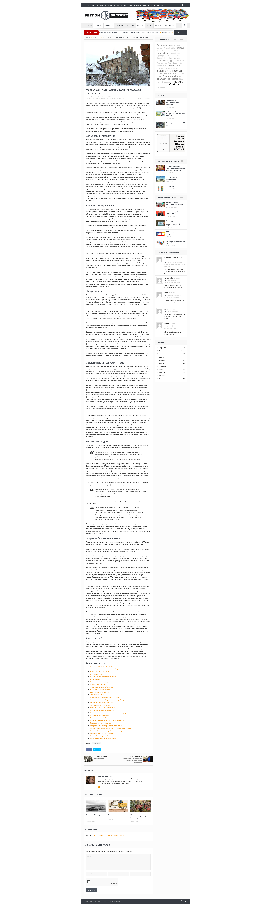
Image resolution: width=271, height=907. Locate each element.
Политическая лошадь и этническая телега (117, 816)
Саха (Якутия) (173, 63)
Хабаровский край (165, 73)
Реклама (161, 369)
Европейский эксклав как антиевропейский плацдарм (108, 713)
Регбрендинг (169, 25)
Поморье (180, 47)
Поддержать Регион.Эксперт (153, 5)
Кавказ (175, 50)
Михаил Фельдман (91, 97)
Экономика (120, 25)
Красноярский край (172, 55)
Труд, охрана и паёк (97, 695)
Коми (178, 65)
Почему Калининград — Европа (101, 736)
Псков (182, 60)
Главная (100, 5)
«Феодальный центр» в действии (101, 702)
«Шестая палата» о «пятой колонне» (103, 708)
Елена (166, 323)
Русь (167, 85)
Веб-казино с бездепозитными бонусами (172, 102)
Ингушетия (179, 73)
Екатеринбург (167, 82)
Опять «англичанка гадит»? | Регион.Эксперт (108, 835)
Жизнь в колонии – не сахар (100, 705)
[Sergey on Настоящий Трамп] (159, 311)
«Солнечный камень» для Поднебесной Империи (107, 720)
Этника (149, 25)
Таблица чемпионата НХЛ (175, 123)
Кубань (176, 60)
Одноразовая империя (148, 32)
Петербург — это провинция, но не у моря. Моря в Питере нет (175, 223)
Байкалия (161, 85)
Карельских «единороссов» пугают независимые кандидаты (131, 760)
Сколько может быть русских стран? (102, 733)
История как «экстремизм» (99, 715)
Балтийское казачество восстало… (102, 710)
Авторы (123, 5)
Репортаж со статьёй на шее (100, 671)
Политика (98, 25)
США (181, 79)
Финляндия (161, 66)
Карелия (177, 70)
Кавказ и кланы (100, 758)
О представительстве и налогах (101, 684)
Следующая (135, 756)
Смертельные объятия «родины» (101, 682)
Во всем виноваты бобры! (99, 718)
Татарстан (168, 76)
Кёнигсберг (96, 743)
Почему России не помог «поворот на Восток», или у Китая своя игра (174, 264)
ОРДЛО (172, 48)
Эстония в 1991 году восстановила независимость (93, 817)
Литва (169, 71)
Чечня (159, 82)
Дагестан (168, 50)
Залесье (160, 48)
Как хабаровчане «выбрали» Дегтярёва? (174, 203)
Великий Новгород (171, 68)
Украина (161, 70)
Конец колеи (132, 32)
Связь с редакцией (134, 5)
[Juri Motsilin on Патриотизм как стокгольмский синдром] (159, 280)
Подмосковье (162, 63)
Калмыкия (161, 87)
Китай (182, 63)
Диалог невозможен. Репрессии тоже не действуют (108, 700)
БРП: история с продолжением (101, 666)
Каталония (175, 45)
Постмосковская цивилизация (172, 178)
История (140, 25)
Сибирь (174, 84)
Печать (141, 98)
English (116, 5)
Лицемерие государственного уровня (103, 677)
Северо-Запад (162, 58)
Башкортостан (164, 45)
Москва (178, 81)
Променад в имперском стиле (100, 723)
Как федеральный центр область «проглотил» (106, 726)
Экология (130, 25)
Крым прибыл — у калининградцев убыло (104, 697)
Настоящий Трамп (172, 311)
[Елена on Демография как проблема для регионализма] (159, 325)
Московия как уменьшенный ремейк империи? (138, 817)
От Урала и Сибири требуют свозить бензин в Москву (106, 32)
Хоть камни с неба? (97, 674)
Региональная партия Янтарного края (103, 738)
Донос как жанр (95, 679)
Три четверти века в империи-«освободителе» (106, 669)
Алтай (166, 48)
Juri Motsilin (168, 278)
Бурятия (172, 58)
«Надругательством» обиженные (101, 687)
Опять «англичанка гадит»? (99, 692)
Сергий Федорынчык (172, 258)
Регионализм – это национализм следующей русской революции (175, 168)
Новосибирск (174, 53)
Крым (159, 76)
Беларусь (160, 50)
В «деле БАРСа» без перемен (100, 689)
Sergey (166, 309)
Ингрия (178, 76)
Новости (88, 25)
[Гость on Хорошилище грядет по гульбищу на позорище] (159, 295)
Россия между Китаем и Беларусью (175, 213)
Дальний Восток (170, 78)
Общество (109, 25)
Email (149, 98)
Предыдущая (102, 756)
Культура (158, 25)
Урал (159, 78)
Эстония (170, 65)
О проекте (108, 5)
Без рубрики (162, 348)
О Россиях (170, 186)
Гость (166, 293)
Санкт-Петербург (165, 60)
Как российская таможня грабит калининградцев (107, 731)
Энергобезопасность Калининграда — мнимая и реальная (110, 728)
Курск (178, 58)
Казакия (160, 68)
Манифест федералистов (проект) (175, 242)
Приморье (161, 55)
